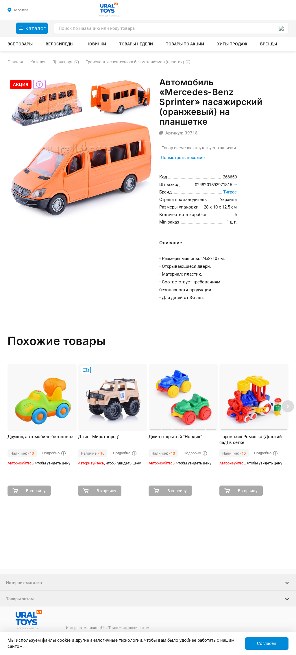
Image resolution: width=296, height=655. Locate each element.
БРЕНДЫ (268, 44)
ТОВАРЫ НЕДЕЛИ (136, 44)
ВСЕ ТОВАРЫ (20, 44)
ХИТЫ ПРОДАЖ (232, 44)
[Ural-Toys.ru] (109, 8)
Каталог (35, 28)
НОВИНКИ (96, 44)
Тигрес (230, 192)
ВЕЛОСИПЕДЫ (59, 44)
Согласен (266, 643)
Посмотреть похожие (183, 157)
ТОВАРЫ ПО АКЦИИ (185, 44)
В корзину (36, 490)
